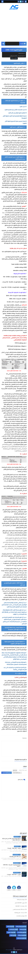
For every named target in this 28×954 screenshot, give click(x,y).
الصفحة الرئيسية (21, 56)
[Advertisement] (14, 26)
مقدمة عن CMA (21, 935)
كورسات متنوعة (10, 932)
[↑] (14, 948)
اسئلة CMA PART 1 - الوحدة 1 (14, 848)
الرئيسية (22, 44)
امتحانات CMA (9, 926)
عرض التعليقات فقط (16, 773)
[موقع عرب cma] (14, 7)
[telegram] (21, 2)
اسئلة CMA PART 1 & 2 (20, 906)
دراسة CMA (22, 929)
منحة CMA (12, 935)
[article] (14, 745)
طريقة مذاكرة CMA (21, 899)
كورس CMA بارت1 (20, 932)
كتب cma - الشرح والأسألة (19, 913)
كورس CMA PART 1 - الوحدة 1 (14, 874)
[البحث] (2, 2)
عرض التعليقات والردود (6, 773)
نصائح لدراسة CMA (20, 938)
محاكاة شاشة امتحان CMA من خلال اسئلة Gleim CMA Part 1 (11, 839)
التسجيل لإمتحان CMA (20, 926)
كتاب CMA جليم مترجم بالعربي (19, 909)
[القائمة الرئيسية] (3, 43)
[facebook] (23, 2)
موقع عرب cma (9, 949)
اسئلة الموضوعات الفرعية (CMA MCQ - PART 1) (12, 865)
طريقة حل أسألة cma (20, 916)
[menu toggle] (26, 2)
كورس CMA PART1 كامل (20, 903)
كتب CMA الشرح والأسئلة (15, 856)
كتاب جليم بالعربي (13, 56)
